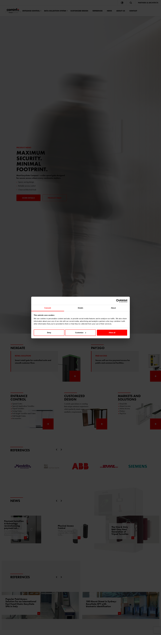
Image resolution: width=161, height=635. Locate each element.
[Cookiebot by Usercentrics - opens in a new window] (117, 300)
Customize (79, 333)
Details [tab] (80, 308)
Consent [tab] (47, 308)
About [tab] (113, 308)
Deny (49, 333)
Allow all (112, 333)
